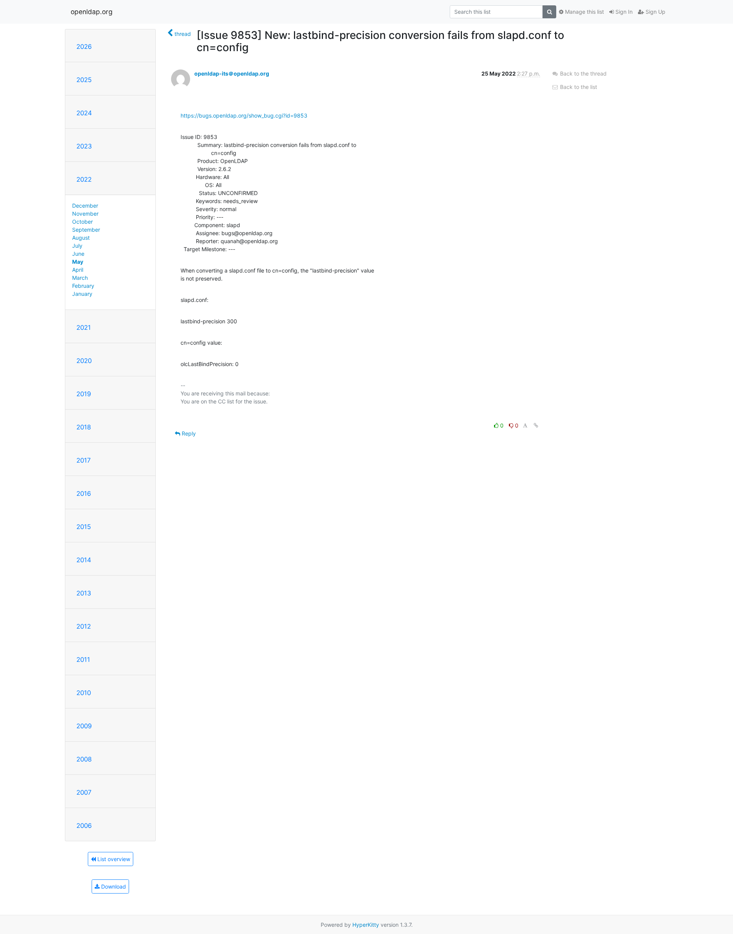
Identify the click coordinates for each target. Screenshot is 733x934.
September (86, 229)
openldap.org (92, 12)
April (77, 269)
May (77, 261)
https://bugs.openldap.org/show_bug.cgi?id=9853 (244, 115)
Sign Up (654, 11)
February (83, 285)
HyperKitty (365, 924)
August (81, 237)
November (85, 213)
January (82, 293)
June (78, 253)
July (77, 245)
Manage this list (583, 11)
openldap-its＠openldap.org (231, 73)
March (80, 277)
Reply (188, 433)
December (85, 205)
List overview (113, 859)
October (82, 221)
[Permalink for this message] (536, 425)
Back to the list (578, 87)
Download (113, 886)
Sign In (623, 11)
